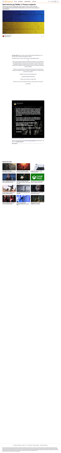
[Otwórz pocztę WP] (49, 1)
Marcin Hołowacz (7, 35)
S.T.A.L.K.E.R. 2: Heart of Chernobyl (29, 140)
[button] (51, 1)
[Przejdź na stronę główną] (3, 2)
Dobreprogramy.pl (27, 1)
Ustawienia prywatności (44, 445)
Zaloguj (55, 1)
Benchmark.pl (20, 1)
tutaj (19, 451)
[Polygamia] (9, 1)
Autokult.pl (34, 1)
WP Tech (15, 1)
